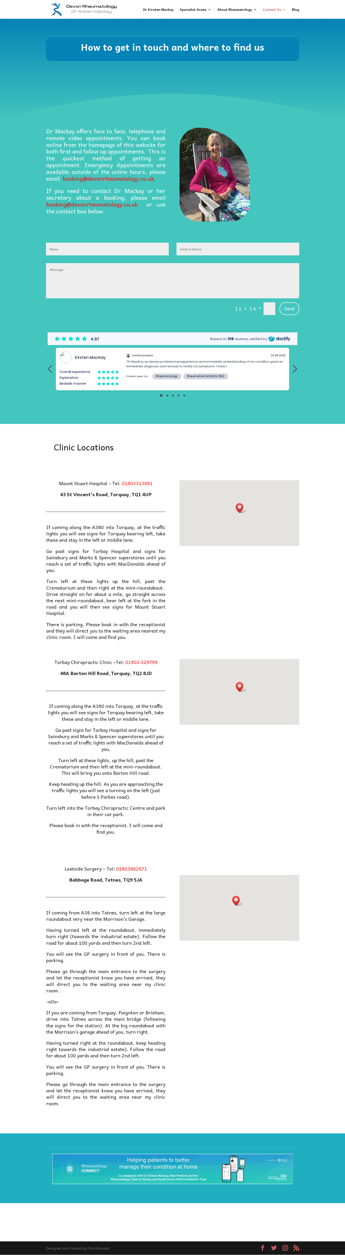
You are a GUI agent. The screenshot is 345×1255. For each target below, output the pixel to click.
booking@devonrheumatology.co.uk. (109, 178)
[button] (241, 508)
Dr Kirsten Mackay (158, 10)
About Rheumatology (234, 10)
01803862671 (131, 868)
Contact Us (272, 10)
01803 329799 (141, 662)
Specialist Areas (193, 10)
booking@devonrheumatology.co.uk (92, 204)
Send (289, 308)
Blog (295, 10)
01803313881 (137, 483)
